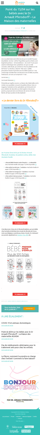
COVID (9, 301)
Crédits (35, 416)
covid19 (18, 301)
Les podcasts (5, 416)
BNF (27, 235)
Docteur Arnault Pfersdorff (19, 30)
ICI (9, 77)
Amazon (19, 235)
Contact (20, 418)
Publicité (18, 416)
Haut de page (19, 421)
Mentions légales (26, 416)
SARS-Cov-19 (24, 301)
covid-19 (13, 301)
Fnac (24, 235)
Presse (12, 416)
